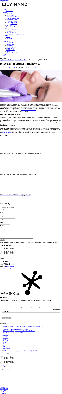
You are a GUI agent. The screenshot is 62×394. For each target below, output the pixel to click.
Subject (2, 222)
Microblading (9, 14)
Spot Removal (13, 24)
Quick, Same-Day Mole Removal (15, 34)
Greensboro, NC (10, 48)
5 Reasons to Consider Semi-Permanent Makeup (15, 329)
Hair (4, 343)
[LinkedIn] (18, 294)
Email (2, 213)
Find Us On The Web (5, 268)
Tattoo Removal (10, 27)
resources (5, 35)
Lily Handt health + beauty (8, 67)
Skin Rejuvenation (11, 29)
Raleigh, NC (9, 51)
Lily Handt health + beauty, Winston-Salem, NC (16, 350)
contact (5, 54)
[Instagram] (7, 293)
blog (4, 55)
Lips (4, 346)
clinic (4, 9)
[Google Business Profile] (9, 293)
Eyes (4, 345)
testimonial (9, 38)
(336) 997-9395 (4, 1)
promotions (6, 28)
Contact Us (3, 366)
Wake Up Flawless (11, 32)
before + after (9, 40)
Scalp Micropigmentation (12, 18)
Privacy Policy (3, 393)
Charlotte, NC (10, 44)
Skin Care (9, 25)
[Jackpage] (21, 283)
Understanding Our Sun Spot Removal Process (15, 328)
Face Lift (5, 339)
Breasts (5, 342)
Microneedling (10, 15)
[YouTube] (12, 293)
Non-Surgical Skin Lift (12, 21)
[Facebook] (4, 293)
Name (2, 209)
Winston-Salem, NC (11, 53)
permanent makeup (7, 132)
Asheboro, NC (10, 42)
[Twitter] (15, 293)
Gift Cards (9, 31)
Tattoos (5, 336)
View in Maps (3, 387)
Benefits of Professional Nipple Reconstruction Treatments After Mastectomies (23, 326)
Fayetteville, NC (10, 47)
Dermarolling (6, 348)
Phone (2, 216)
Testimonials (9, 11)
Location (2, 219)
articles (8, 37)
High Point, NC (10, 50)
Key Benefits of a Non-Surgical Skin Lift (13, 332)
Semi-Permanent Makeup (12, 16)
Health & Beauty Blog (30, 67)
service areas (6, 41)
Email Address (6, 311)
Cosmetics (5, 338)
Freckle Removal (7, 341)
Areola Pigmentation (11, 19)
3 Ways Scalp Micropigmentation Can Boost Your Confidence (19, 331)
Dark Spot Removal (11, 22)
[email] (1, 293)
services (5, 12)
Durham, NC (9, 45)
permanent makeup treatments (28, 110)
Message (2, 225)
